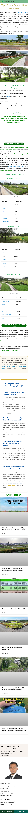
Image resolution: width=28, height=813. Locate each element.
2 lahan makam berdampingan (10, 112)
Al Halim (5, 253)
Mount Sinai (6, 221)
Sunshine (5, 214)
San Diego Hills (23, 12)
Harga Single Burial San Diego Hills (14, 609)
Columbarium (5, 301)
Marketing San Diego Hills (15, 166)
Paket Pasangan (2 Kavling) (10, 350)
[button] (20, 1)
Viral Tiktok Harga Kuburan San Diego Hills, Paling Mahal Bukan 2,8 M (14, 730)
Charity (4, 266)
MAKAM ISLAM (13, 226)
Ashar (4, 270)
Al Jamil (5, 259)
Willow (4, 308)
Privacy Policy (6, 804)
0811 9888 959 (5, 755)
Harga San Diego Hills (15, 483)
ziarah (5, 26)
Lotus (3, 304)
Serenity (5, 204)
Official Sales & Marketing (12, 751)
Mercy (4, 263)
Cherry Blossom (6, 314)
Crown (4, 208)
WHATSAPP (22, 811)
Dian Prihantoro (11, 485)
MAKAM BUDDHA (13, 274)
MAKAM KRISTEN (13, 178)
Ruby (3, 318)
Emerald (4, 311)
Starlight (5, 218)
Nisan (8, 96)
